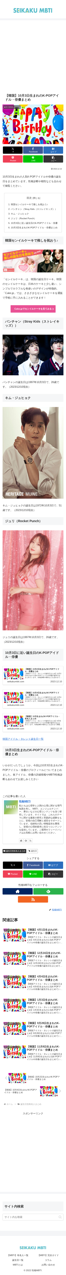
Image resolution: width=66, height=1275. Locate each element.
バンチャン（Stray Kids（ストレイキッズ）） (34, 209)
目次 (29, 198)
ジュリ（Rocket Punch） (23, 218)
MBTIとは (18, 1264)
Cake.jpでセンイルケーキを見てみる (33, 308)
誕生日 (34, 851)
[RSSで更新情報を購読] (30, 840)
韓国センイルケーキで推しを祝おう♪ (29, 204)
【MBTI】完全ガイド (48, 1255)
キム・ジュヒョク (20, 213)
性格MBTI (24, 801)
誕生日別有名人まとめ (15, 851)
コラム (48, 1260)
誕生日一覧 (17, 1260)
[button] (53, 159)
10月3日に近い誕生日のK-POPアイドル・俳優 (34, 223)
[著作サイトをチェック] (21, 840)
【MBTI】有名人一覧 (17, 1255)
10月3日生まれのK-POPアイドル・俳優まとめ (34, 227)
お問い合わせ (48, 1264)
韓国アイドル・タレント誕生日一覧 (23, 739)
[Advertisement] (33, 58)
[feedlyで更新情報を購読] (26, 840)
